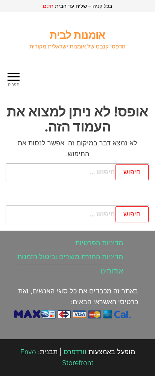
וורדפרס (75, 352)
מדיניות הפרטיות (99, 243)
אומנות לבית (77, 35)
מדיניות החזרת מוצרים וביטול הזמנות (70, 257)
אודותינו (111, 271)
